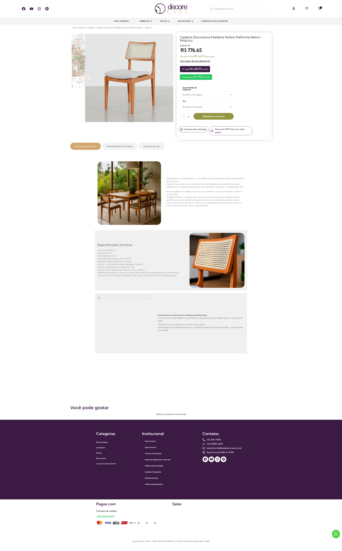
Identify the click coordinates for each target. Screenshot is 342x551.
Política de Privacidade (154, 466)
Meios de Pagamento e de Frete (157, 460)
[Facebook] (23, 8)
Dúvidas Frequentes (153, 472)
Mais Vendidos (121, 21)
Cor (184, 101)
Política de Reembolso (154, 484)
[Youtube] (31, 8)
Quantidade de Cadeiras (190, 89)
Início (74, 27)
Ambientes (144, 21)
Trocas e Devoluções (153, 453)
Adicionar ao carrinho (213, 116)
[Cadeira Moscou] (129, 78)
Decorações (184, 21)
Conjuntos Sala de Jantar (214, 21)
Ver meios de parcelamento (195, 61)
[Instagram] (39, 8)
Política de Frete (151, 478)
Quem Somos (150, 447)
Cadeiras (91, 27)
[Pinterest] (46, 8)
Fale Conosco (150, 441)
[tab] (85, 146)
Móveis (163, 21)
